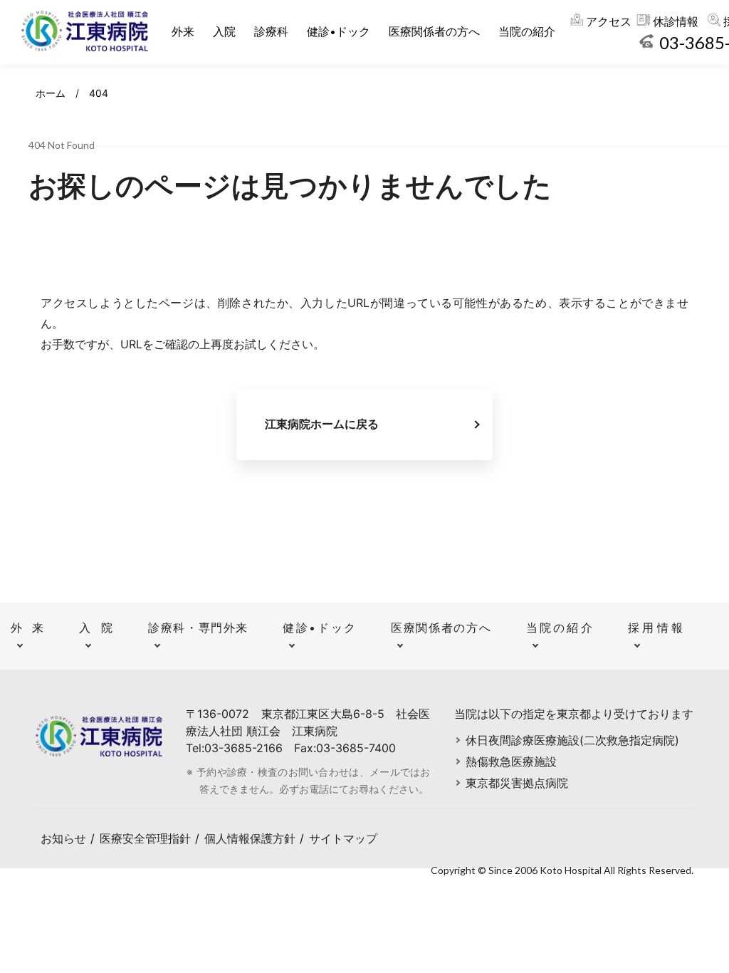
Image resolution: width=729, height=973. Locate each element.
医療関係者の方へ (434, 31)
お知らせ (63, 838)
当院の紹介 (526, 31)
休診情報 (675, 21)
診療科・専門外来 (197, 627)
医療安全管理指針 (145, 838)
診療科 (271, 31)
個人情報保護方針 (249, 838)
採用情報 (655, 627)
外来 (183, 31)
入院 (224, 31)
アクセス (608, 21)
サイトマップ (343, 838)
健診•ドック (338, 31)
